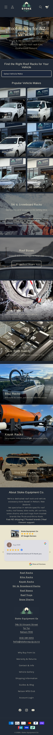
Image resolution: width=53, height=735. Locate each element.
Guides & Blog (26, 685)
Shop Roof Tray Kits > (26, 472)
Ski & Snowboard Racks (26, 204)
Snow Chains (26, 599)
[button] (6, 7)
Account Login (26, 697)
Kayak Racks (26, 581)
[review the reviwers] (45, 544)
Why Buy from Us (26, 652)
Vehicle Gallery (26, 672)
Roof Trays (26, 458)
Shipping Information (26, 678)
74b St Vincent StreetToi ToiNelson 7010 (26, 628)
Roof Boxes (26, 250)
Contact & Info (26, 665)
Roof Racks (26, 572)
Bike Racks (26, 577)
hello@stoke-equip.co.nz (26, 641)
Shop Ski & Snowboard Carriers (26, 221)
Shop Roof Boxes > (26, 264)
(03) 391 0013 (26, 638)
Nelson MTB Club (26, 691)
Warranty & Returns (26, 659)
